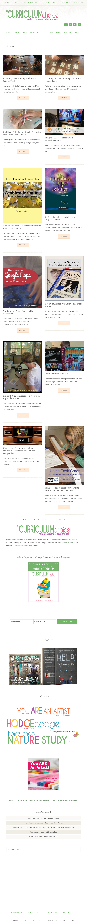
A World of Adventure (50, 836)
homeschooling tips (22, 545)
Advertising (16, 912)
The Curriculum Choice (31, 15)
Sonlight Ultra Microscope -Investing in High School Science (21, 397)
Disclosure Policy (34, 912)
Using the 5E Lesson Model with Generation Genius (59, 139)
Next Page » (62, 519)
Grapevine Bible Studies (48, 832)
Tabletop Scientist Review (56, 374)
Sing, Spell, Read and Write (49, 818)
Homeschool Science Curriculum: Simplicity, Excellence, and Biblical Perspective (19, 451)
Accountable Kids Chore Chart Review (49, 823)
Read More (22, 97)
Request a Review (68, 912)
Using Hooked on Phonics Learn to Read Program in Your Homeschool (48, 827)
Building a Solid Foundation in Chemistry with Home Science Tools (22, 133)
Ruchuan (33, 832)
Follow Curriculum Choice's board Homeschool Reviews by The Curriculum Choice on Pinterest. (43, 800)
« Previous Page (26, 519)
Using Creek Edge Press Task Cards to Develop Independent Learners (62, 489)
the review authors (68, 542)
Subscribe (67, 621)
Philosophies (51, 912)
